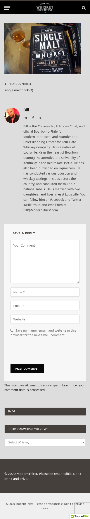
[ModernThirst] (45, 8)
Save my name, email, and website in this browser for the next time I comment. (43, 332)
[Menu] (7, 8)
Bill (26, 110)
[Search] (83, 8)
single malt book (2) (18, 90)
